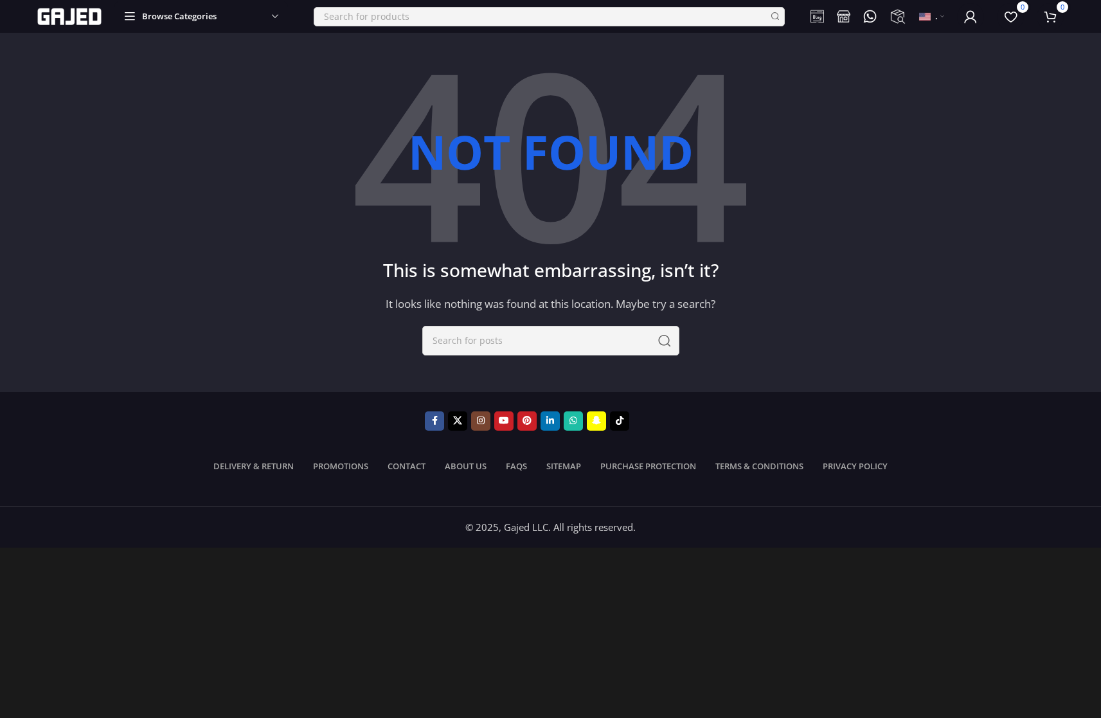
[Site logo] (69, 15)
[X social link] (457, 421)
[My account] (970, 17)
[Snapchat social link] (596, 421)
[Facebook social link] (434, 421)
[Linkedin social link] (550, 421)
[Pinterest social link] (527, 421)
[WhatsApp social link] (573, 421)
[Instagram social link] (480, 421)
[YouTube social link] (504, 421)
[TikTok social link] (619, 421)
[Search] (775, 16)
